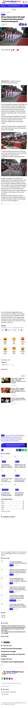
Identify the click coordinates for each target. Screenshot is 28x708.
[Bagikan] (25, 24)
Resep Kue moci (6, 659)
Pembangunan (12, 439)
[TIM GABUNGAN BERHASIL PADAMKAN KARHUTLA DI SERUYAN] (7, 459)
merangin (14, 437)
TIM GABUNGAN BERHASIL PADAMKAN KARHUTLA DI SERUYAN (6, 466)
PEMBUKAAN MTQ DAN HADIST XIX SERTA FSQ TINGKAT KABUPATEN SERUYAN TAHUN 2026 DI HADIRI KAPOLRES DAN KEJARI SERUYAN (20, 466)
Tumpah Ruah (15, 441)
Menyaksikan (6, 437)
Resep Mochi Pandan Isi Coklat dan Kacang (13, 655)
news (21, 437)
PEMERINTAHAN (5, 489)
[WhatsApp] (25, 450)
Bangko (8, 435)
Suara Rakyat (6, 441)
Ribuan (20, 439)
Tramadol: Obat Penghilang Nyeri (12, 662)
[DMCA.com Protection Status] (5, 642)
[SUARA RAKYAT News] (11, 2)
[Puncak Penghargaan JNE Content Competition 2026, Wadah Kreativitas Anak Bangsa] (7, 473)
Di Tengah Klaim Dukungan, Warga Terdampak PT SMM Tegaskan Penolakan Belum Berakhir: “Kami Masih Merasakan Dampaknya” (6, 494)
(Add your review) (5, 511)
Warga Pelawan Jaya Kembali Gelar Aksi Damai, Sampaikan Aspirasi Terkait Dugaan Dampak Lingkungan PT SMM (20, 480)
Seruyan (4, 461)
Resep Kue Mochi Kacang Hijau (11, 648)
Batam (3, 475)
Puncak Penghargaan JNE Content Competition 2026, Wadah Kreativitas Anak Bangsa (6, 480)
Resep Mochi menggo (8, 651)
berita (14, 435)
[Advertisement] (14, 66)
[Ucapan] (3, 615)
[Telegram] (23, 450)
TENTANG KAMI (4, 694)
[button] (23, 2)
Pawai (4, 439)
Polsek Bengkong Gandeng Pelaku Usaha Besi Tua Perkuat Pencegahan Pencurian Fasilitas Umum (20, 494)
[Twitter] (20, 450)
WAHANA (3, 14)
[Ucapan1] (14, 9)
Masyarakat (21, 435)
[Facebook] (17, 450)
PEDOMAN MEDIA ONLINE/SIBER (8, 692)
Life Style (9, 645)
